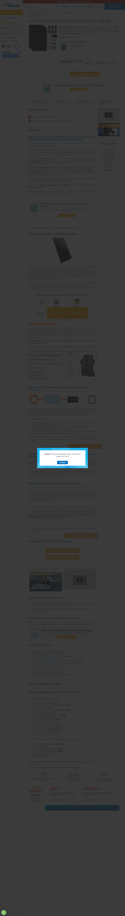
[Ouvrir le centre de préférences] (3, 912)
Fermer (62, 462)
